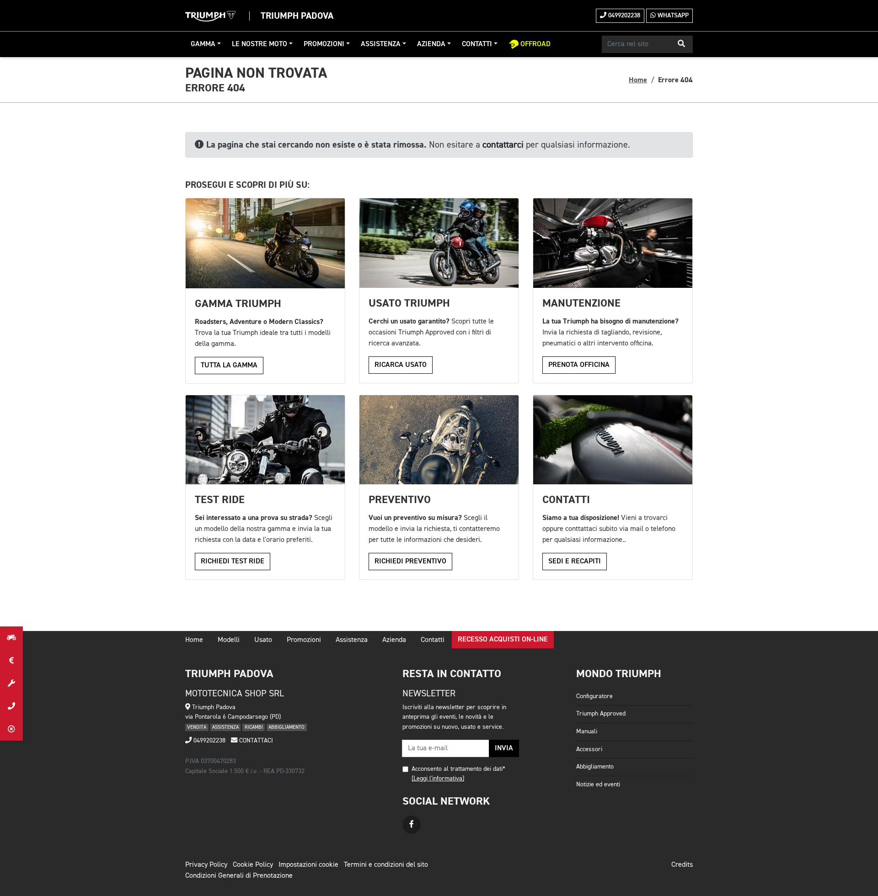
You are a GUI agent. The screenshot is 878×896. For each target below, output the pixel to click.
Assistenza (381, 44)
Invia (504, 748)
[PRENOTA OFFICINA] (11, 683)
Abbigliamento (595, 766)
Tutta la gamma (229, 365)
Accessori (589, 749)
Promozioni (324, 44)
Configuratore (594, 696)
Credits (682, 865)
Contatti (477, 44)
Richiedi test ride (232, 561)
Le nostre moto (259, 44)
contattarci (503, 144)
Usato (263, 640)
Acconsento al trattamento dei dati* (458, 769)
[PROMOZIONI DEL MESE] (11, 660)
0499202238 (623, 15)
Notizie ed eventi (598, 784)
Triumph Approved (601, 713)
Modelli (229, 640)
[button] (681, 44)
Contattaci (255, 740)
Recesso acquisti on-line (503, 639)
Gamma (203, 44)
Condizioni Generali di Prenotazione (239, 876)
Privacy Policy (206, 865)
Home (638, 80)
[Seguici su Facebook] (411, 825)
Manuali (586, 731)
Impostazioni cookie (308, 865)
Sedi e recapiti (574, 561)
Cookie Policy (253, 865)
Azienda (431, 44)
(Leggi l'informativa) (438, 778)
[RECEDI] (11, 729)
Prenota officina (579, 365)
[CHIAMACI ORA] (11, 706)
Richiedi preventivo (410, 561)
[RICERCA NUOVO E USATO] (11, 637)
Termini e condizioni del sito (386, 865)
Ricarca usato (401, 365)
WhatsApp (672, 15)
